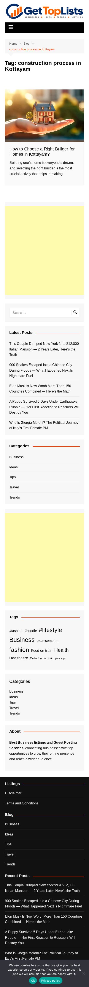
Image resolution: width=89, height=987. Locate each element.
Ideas (13, 467)
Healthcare (18, 658)
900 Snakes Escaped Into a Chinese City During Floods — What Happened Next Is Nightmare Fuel (41, 370)
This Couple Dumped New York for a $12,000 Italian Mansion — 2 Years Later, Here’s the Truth (44, 349)
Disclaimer (13, 793)
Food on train (41, 651)
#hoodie (30, 631)
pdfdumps (60, 658)
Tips (12, 477)
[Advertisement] (44, 250)
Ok (33, 980)
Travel (14, 487)
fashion (19, 649)
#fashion (15, 631)
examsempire (47, 641)
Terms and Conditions (21, 803)
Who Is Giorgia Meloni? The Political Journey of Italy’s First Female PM (43, 425)
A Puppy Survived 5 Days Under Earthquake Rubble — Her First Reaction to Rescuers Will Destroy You (44, 407)
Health (61, 650)
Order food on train (41, 658)
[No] (83, 973)
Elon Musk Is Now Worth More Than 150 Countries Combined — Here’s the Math (40, 388)
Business (16, 457)
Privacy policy (50, 980)
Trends (14, 497)
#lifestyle (50, 630)
